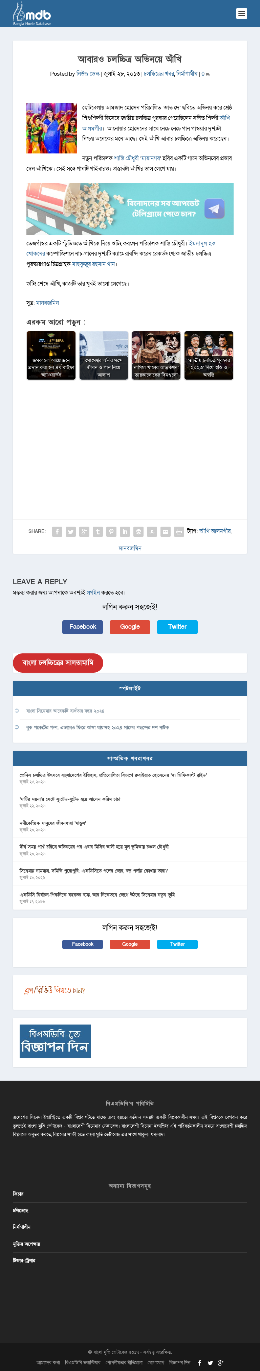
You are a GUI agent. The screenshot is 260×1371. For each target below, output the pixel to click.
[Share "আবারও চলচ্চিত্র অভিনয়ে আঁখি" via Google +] (84, 531)
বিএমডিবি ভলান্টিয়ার (83, 1363)
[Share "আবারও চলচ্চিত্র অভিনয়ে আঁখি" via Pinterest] (111, 531)
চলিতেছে (20, 1210)
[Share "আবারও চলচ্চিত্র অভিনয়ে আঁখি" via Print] (179, 531)
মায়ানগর (151, 158)
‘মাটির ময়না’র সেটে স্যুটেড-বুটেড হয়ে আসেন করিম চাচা (70, 799)
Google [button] (130, 627)
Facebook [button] (82, 627)
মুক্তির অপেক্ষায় (26, 1244)
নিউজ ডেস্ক (88, 74)
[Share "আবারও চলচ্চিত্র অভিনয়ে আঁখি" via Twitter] (71, 531)
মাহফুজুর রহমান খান (93, 264)
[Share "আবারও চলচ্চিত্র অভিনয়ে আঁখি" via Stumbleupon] (152, 531)
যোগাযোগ (156, 1363)
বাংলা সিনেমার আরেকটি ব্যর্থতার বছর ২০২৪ (65, 711)
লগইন (93, 593)
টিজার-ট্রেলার (24, 1260)
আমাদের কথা (48, 1363)
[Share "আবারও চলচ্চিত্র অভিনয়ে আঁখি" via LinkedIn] (125, 531)
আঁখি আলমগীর (215, 531)
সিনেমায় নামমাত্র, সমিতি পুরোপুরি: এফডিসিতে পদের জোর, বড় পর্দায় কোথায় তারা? (94, 871)
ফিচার (18, 1194)
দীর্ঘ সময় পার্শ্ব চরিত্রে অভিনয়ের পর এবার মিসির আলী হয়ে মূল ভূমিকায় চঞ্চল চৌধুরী (94, 847)
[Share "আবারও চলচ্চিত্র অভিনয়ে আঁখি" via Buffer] (138, 531)
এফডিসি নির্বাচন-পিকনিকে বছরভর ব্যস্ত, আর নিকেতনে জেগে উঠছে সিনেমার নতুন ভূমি (97, 895)
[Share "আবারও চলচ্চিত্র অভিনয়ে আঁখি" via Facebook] (57, 531)
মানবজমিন (47, 303)
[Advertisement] (130, 434)
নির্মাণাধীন (186, 74)
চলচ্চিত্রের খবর (159, 74)
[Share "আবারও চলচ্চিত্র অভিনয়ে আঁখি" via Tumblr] (98, 531)
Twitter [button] (177, 627)
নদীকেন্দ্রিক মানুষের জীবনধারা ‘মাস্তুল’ (53, 823)
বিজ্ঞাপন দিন (179, 1363)
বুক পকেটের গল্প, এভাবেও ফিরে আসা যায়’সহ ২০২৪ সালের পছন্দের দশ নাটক (97, 727)
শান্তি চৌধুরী (126, 158)
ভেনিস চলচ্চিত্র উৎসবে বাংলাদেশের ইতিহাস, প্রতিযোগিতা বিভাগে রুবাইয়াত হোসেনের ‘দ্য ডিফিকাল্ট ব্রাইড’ (113, 775)
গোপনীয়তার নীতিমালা (124, 1363)
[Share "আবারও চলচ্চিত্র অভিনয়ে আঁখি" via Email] (165, 531)
